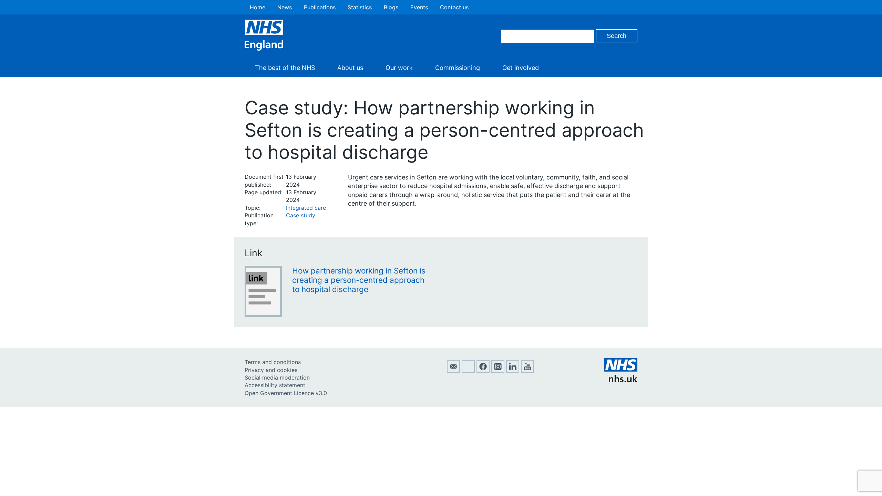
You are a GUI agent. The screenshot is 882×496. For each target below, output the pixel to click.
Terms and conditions (273, 362)
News (284, 7)
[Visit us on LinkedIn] (512, 371)
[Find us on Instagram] (497, 371)
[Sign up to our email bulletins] (453, 371)
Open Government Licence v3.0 (286, 393)
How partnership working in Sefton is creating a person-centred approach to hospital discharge (358, 280)
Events (419, 7)
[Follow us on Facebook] (483, 371)
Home (257, 7)
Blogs (391, 7)
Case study (300, 215)
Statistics (360, 7)
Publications (320, 7)
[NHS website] (620, 380)
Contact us (454, 7)
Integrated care (306, 207)
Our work (399, 67)
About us (350, 67)
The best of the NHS (285, 67)
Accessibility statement (275, 385)
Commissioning (457, 67)
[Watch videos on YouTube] (527, 371)
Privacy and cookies (271, 369)
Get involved (520, 67)
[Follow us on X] (468, 371)
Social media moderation (277, 377)
